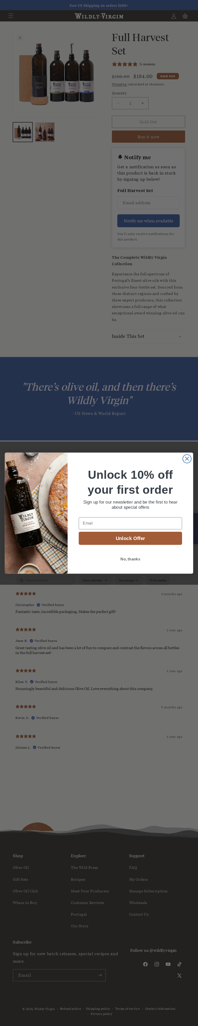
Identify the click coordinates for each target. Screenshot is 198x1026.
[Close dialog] (187, 458)
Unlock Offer (130, 538)
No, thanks (130, 559)
